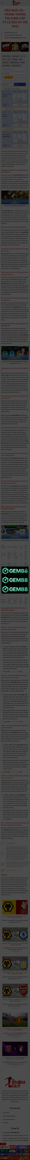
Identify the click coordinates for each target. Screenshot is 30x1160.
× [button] (26, 569)
